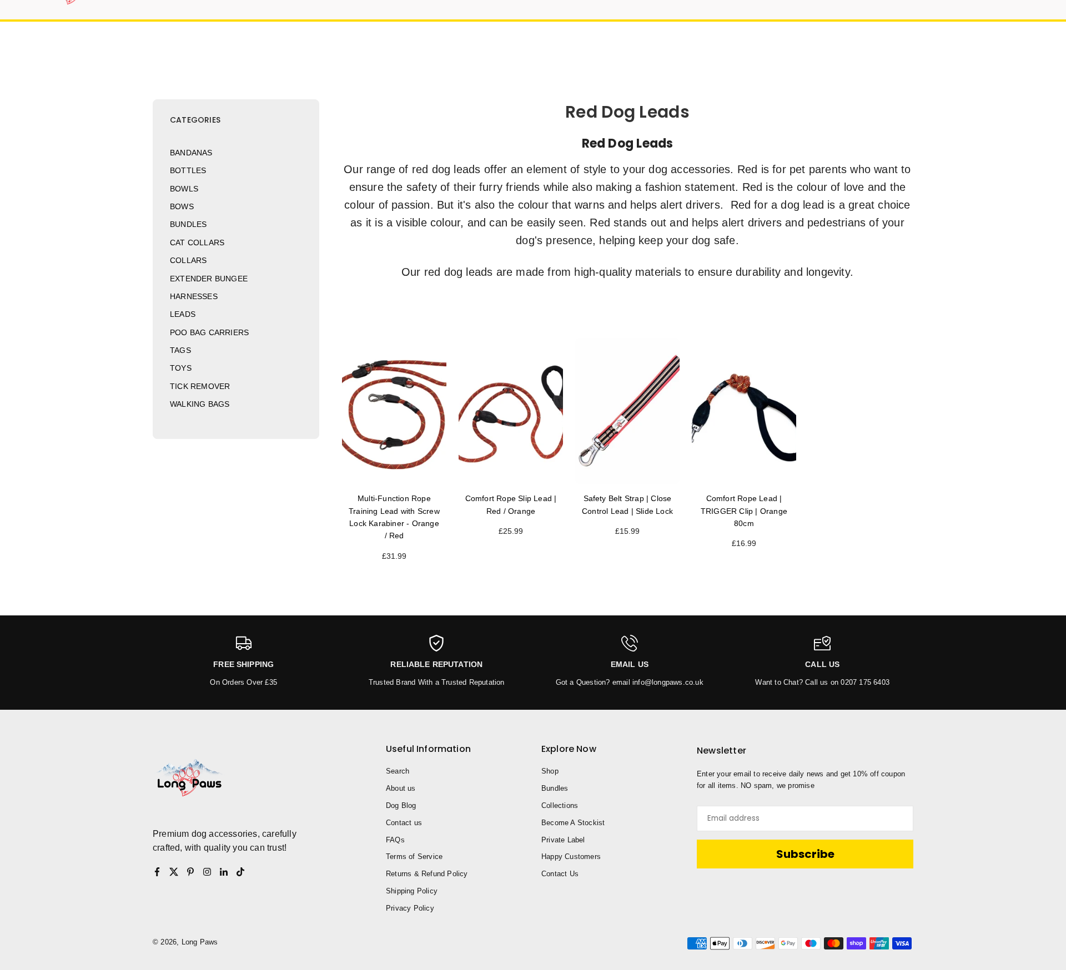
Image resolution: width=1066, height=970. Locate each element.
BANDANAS (191, 152)
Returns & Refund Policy (427, 874)
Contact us (404, 823)
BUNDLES (188, 224)
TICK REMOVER (200, 386)
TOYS (181, 367)
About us (401, 788)
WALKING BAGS (199, 404)
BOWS (182, 206)
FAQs (395, 840)
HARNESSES (194, 296)
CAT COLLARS (197, 242)
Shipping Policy (412, 891)
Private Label (563, 840)
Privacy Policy (410, 908)
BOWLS (184, 188)
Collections (559, 805)
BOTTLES (188, 170)
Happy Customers (571, 856)
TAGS (180, 350)
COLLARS (188, 260)
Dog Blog (401, 805)
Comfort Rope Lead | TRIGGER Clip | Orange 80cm (744, 511)
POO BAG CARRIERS (209, 332)
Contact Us (560, 874)
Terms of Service (414, 856)
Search (397, 771)
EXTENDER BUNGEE (209, 278)
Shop (550, 771)
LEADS (182, 314)
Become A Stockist (573, 823)
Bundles (554, 788)
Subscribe (805, 854)
